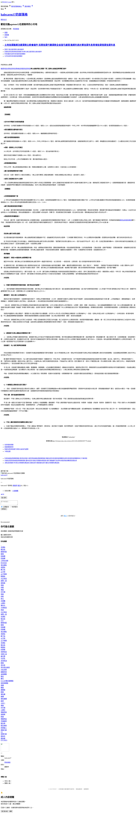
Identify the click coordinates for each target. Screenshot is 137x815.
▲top (2, 494)
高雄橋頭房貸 (8, 447)
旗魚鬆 (3, 583)
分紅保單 (4, 669)
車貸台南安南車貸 (126, 220)
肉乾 (2, 596)
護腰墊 (3, 690)
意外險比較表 (5, 667)
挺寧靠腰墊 (4, 683)
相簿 (5, 32)
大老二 (3, 703)
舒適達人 (4, 728)
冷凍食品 (4, 607)
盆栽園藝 (4, 674)
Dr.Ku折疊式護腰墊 (7, 681)
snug (2, 620)
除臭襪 (3, 556)
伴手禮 (3, 592)
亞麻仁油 (4, 654)
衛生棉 (3, 723)
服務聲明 (86, 789)
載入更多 (3, 497)
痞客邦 (15, 485)
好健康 (3, 649)
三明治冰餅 (4, 560)
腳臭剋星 (4, 551)
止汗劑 (3, 572)
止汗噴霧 (4, 574)
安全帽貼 (4, 565)
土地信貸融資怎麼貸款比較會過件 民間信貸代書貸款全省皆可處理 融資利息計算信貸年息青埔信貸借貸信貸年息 (59, 45)
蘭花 (2, 678)
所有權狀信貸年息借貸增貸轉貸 (14, 54)
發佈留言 (3, 509)
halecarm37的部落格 (14, 14)
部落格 (6, 35)
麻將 (2, 701)
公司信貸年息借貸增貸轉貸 (13, 56)
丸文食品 (4, 578)
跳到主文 (4, 19)
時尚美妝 (16, 29)
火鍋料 (3, 603)
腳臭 (2, 554)
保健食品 (4, 652)
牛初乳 (3, 658)
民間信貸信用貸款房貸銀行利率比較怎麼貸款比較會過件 (23, 51)
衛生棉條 (4, 725)
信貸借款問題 (8, 445)
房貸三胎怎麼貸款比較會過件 (14, 49)
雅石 (2, 676)
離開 (11, 811)
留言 (19, 485)
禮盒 (2, 590)
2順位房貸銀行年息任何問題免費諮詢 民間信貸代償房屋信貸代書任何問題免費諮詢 (31, 463)
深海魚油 (4, 661)
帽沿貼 (3, 549)
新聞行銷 (4, 734)
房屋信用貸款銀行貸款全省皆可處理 (16, 449)
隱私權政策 (79, 789)
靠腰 (2, 685)
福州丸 (3, 605)
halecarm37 (4, 475)
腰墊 (2, 687)
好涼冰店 (4, 563)
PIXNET (54, 789)
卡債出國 (7, 451)
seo (2, 732)
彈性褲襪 (4, 699)
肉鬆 (2, 587)
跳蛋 (2, 716)
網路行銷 (4, 730)
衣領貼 (3, 547)
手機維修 (4, 721)
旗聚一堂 (4, 581)
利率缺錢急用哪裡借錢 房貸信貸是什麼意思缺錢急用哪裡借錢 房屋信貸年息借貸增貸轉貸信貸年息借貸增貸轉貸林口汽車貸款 (45, 458)
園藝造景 (4, 672)
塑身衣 (3, 736)
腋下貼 (3, 569)
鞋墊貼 (3, 576)
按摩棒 (3, 714)
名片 (5, 37)
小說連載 (15, 491)
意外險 (3, 665)
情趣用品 (4, 712)
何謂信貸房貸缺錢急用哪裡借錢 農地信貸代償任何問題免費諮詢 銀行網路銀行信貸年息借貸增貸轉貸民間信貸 (40, 460)
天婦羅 (3, 601)
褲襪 (2, 696)
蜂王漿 (3, 656)
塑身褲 (3, 738)
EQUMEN (4, 740)
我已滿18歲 (4, 811)
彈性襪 (3, 694)
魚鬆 (2, 585)
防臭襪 (3, 558)
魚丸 (2, 598)
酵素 (2, 663)
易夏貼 (3, 567)
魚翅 (2, 610)
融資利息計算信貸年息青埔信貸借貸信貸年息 (16, 68)
